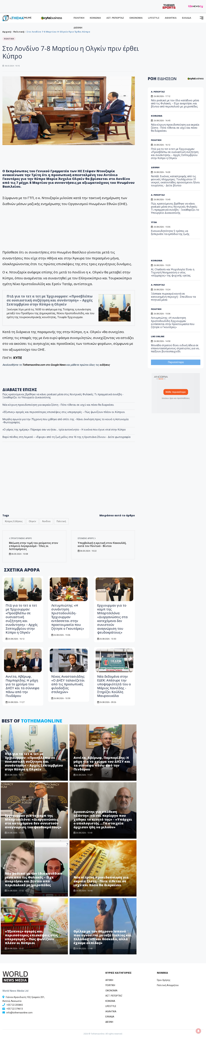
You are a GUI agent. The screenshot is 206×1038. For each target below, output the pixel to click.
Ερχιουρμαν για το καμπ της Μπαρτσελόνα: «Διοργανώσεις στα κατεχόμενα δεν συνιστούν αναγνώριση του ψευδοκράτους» (112, 619)
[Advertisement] (69, 485)
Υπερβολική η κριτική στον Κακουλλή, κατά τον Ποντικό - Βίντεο (102, 544)
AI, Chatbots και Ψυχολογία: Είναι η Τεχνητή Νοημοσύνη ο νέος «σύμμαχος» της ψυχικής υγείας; (172, 272)
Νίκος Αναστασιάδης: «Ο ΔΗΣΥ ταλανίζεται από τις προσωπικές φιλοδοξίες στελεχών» (68, 684)
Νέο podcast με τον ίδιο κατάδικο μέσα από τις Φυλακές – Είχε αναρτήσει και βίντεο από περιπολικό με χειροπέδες (33, 879)
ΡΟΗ (162, 78)
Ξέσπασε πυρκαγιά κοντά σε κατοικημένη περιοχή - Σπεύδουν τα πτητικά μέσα (173, 297)
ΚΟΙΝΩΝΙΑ (95, 17)
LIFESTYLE (153, 17)
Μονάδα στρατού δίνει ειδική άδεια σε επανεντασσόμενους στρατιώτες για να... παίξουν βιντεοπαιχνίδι (175, 348)
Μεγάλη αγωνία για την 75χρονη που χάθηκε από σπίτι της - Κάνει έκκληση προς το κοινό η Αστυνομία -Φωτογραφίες (65, 420)
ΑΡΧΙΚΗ (109, 980)
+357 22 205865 (14, 1005)
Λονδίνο (46, 521)
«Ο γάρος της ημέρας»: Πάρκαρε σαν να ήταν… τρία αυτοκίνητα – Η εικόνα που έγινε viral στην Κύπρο (64, 429)
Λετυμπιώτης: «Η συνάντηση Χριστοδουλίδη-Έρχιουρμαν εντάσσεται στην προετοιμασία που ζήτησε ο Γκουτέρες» (67, 617)
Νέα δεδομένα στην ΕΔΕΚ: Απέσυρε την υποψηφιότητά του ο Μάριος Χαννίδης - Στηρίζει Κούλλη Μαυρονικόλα (114, 686)
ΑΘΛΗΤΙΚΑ (171, 17)
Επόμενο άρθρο (86, 538)
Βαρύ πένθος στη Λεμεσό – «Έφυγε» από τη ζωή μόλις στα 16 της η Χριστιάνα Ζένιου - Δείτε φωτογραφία (66, 437)
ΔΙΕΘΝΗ (78, 27)
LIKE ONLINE (157, 336)
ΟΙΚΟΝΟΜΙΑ (136, 17)
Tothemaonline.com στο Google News (44, 364)
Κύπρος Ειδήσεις (14, 521)
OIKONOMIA (111, 990)
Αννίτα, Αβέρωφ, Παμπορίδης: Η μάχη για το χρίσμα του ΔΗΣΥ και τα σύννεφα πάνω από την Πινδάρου (22, 686)
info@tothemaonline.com (19, 1012)
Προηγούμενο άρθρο (21, 538)
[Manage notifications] (198, 1030)
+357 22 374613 (14, 1008)
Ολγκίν (32, 521)
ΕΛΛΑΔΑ (186, 17)
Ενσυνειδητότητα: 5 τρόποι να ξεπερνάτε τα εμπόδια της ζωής (170, 232)
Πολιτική (61, 521)
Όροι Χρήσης (163, 980)
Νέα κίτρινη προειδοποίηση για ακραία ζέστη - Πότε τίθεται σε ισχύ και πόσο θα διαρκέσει (58, 405)
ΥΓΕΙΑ (154, 222)
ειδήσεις (105, 364)
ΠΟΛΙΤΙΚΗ (79, 17)
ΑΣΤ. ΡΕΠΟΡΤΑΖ (115, 17)
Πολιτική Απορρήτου (168, 985)
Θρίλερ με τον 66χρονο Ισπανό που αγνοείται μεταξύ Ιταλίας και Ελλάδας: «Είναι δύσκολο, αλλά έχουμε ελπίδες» (103, 937)
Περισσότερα (176, 362)
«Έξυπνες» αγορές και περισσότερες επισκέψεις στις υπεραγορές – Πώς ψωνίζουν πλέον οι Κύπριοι (63, 412)
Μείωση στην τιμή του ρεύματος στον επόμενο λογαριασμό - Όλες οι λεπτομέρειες (33, 546)
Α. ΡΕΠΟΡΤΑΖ (158, 91)
